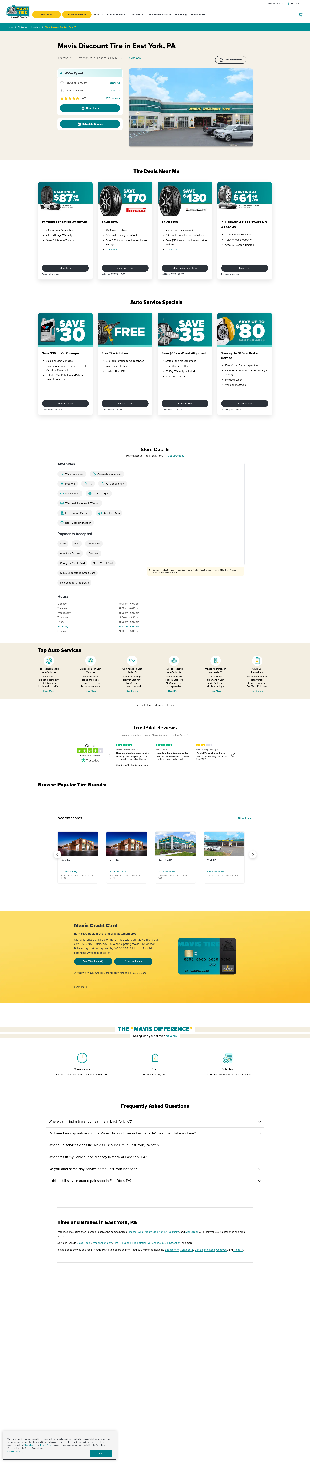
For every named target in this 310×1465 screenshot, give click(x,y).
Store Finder (245, 818)
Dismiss (101, 1453)
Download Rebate (133, 961)
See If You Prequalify (93, 961)
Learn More (112, 249)
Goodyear (221, 1249)
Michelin (238, 1249)
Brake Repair (84, 1243)
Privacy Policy (29, 1445)
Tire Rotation (139, 1243)
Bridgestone (172, 1249)
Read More (49, 691)
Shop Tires (46, 14)
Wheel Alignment (102, 1243)
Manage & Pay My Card (133, 973)
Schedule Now (65, 403)
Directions (134, 58)
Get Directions (176, 455)
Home (10, 27)
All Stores (22, 27)
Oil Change (154, 1243)
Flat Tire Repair (122, 1243)
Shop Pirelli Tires (125, 268)
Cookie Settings (15, 1451)
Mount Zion (151, 1232)
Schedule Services (76, 14)
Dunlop (199, 1249)
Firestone (209, 1249)
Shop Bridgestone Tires (185, 268)
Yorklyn (163, 1232)
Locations (35, 27)
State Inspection (171, 1243)
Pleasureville (136, 1232)
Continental (186, 1249)
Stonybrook (191, 1232)
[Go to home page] (17, 11)
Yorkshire (174, 1232)
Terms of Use (46, 1445)
